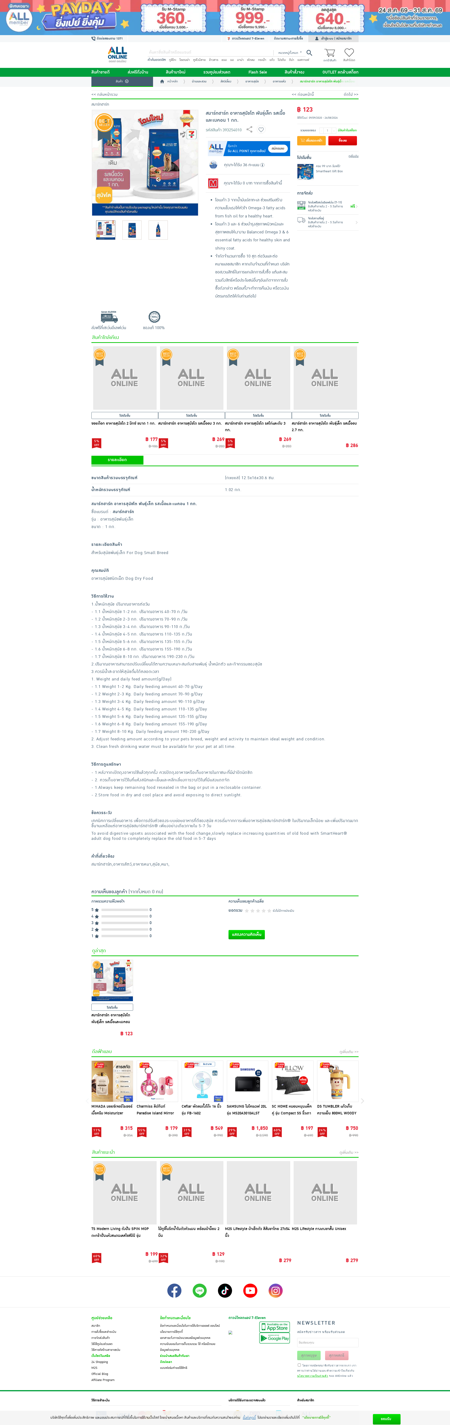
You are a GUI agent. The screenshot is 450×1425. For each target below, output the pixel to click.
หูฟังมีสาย (199, 60)
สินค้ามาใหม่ (175, 72)
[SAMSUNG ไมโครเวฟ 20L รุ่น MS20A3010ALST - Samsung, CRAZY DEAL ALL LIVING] (248, 1081)
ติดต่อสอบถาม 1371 (109, 38)
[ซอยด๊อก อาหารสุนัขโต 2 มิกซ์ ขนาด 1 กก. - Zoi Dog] (124, 378)
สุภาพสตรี (336, 1355)
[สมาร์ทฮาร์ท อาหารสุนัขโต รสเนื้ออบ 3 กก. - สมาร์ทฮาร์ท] (191, 378)
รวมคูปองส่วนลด (216, 72)
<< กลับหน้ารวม (104, 94)
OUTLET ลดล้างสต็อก (340, 72)
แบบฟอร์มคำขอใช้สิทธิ (173, 1368)
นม (232, 60)
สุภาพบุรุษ (309, 1355)
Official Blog (99, 1374)
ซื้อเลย (343, 140)
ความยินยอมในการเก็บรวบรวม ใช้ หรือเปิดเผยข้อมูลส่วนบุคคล (187, 1347)
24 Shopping (99, 1362)
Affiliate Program (103, 1380)
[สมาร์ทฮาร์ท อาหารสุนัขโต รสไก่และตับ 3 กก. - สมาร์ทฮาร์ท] (258, 378)
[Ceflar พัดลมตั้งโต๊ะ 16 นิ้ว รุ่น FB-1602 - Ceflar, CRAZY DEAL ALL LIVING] (202, 1081)
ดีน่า (291, 60)
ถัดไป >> (351, 94)
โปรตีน (282, 60)
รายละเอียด (117, 460)
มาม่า (240, 60)
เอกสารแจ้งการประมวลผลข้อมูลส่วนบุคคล (185, 1338)
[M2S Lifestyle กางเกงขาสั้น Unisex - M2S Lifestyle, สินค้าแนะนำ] (325, 1192)
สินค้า (119, 81)
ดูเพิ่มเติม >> (349, 1051)
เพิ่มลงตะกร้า (313, 140)
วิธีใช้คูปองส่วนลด (101, 1344)
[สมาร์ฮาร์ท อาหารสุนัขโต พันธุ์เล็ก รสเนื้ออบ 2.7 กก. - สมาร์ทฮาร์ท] (325, 378)
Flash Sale (257, 72)
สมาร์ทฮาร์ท (100, 104)
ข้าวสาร (213, 60)
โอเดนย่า (185, 60)
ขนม (224, 60)
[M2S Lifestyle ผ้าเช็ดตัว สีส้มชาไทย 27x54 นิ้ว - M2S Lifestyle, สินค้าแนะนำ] (258, 1192)
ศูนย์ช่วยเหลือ (101, 1318)
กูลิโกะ (172, 60)
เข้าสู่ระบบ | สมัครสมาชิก (336, 38)
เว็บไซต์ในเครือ (100, 1356)
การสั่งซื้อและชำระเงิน (103, 1332)
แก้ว (272, 60)
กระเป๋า (262, 60)
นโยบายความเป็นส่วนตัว (312, 1375)
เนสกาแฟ (303, 60)
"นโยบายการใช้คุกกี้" (316, 1417)
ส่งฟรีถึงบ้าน (138, 72)
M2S (94, 1368)
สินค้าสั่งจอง (294, 72)
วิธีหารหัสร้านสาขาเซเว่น (105, 1350)
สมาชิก (95, 1325)
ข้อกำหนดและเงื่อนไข (175, 1318)
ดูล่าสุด (99, 950)
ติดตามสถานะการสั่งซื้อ (288, 38)
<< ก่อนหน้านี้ (303, 94)
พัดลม (251, 60)
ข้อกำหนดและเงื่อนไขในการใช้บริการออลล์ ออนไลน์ (190, 1325)
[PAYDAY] (225, 17)
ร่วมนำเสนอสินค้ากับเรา (174, 1356)
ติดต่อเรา (166, 1362)
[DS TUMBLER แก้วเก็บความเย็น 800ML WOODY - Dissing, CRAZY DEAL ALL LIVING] (338, 1081)
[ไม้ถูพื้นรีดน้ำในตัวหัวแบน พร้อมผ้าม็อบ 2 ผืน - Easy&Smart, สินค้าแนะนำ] (191, 1192)
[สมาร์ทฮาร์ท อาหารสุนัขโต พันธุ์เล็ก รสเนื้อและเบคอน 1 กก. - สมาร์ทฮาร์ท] (112, 980)
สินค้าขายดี (100, 72)
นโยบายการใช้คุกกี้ (171, 1332)
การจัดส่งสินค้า (100, 1338)
